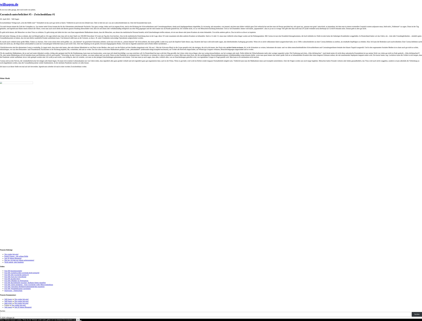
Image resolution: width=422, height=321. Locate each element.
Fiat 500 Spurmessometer (13, 271)
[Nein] (81, 320)
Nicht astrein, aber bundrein (14, 262)
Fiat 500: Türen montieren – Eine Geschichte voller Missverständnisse (28, 285)
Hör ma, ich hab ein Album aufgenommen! (19, 260)
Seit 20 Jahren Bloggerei (12, 258)
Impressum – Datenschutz (13, 291)
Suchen (2, 311)
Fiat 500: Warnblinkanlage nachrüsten (17, 289)
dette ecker (8, 303)
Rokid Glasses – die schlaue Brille (16, 256)
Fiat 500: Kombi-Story (12, 279)
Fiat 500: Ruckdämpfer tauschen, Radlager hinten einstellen (25, 283)
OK (78, 320)
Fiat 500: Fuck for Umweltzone (15, 277)
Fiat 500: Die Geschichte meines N (16, 275)
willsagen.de (9, 4)
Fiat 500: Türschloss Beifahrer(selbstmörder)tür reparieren (24, 287)
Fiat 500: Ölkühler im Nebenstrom (16, 281)
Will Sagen (8, 299)
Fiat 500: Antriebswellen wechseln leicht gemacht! (21, 273)
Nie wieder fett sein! (11, 254)
